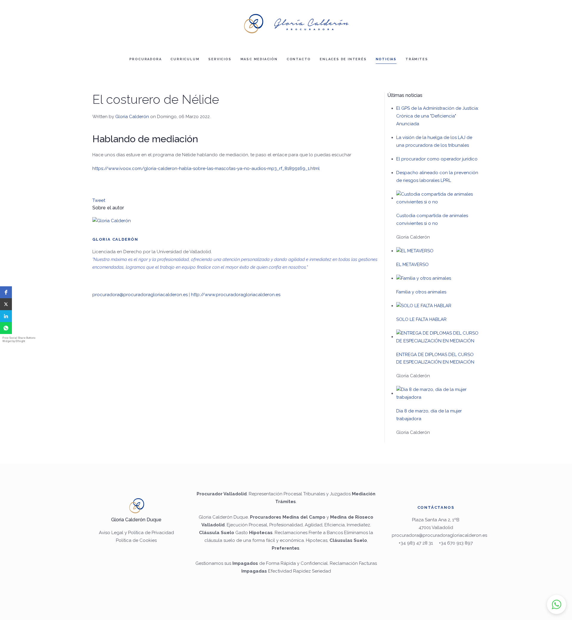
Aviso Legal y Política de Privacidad (136, 532)
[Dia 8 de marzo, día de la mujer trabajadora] (438, 393)
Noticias (386, 59)
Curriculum (184, 59)
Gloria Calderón (132, 116)
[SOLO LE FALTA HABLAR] (423, 305)
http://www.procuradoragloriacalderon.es (235, 294)
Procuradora (145, 59)
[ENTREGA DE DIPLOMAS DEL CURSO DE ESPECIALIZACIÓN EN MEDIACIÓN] (438, 336)
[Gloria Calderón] (111, 220)
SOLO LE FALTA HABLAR (421, 319)
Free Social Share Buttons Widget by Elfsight (18, 339)
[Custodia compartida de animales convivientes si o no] (438, 198)
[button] (6, 292)
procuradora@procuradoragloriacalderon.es (140, 294)
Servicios (219, 59)
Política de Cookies (136, 540)
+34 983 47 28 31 (416, 543)
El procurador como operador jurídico (437, 159)
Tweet (98, 200)
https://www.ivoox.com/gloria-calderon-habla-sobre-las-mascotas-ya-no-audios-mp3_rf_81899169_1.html (206, 168)
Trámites (416, 59)
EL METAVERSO (412, 264)
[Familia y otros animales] (423, 278)
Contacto (299, 59)
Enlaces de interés (343, 59)
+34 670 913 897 (456, 543)
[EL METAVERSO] (414, 250)
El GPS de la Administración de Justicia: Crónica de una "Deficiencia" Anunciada (437, 116)
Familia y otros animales (421, 292)
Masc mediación (259, 59)
